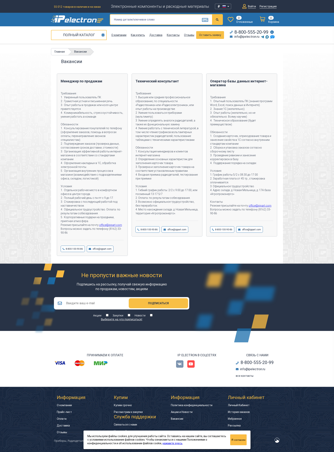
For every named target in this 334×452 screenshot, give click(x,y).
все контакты (244, 375)
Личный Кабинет (239, 405)
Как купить (138, 35)
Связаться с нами (125, 424)
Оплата (61, 418)
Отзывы (189, 35)
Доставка (155, 35)
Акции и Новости (182, 412)
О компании (118, 35)
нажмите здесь (172, 443)
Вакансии (177, 418)
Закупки (118, 315)
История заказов (239, 412)
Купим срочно (123, 405)
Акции (97, 315)
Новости (140, 315)
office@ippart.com (110, 224)
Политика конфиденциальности (191, 405)
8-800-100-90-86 (74, 249)
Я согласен (238, 439)
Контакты (173, 35)
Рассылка (234, 425)
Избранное (235, 418)
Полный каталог (79, 35)
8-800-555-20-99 (251, 32)
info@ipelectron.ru (246, 36)
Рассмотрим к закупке (128, 412)
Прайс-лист (64, 412)
